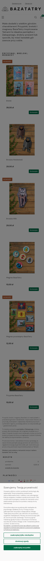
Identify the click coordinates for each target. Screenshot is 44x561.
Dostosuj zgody (22, 541)
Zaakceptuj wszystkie (22, 548)
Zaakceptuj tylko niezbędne (22, 535)
